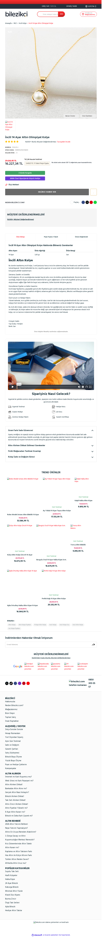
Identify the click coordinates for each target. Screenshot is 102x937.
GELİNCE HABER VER (47, 192)
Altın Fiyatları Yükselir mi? (16, 808)
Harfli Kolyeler (11, 875)
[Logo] (16, 14)
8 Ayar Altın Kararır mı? (15, 812)
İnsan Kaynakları (12, 721)
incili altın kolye (78, 625)
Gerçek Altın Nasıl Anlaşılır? (17, 792)
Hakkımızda (10, 701)
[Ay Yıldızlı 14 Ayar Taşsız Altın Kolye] (57, 491)
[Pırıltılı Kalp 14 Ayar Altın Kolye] (54, 581)
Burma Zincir (10, 898)
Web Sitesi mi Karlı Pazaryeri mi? (19, 780)
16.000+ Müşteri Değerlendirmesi (20, 219)
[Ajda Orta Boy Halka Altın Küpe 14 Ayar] (22, 585)
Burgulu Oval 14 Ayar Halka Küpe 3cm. (51, 559)
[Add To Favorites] (93, 192)
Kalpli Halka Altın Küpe (83, 500)
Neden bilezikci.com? (15, 202)
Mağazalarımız (11, 709)
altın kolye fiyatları (25, 625)
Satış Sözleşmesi (12, 752)
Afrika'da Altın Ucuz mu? (15, 863)
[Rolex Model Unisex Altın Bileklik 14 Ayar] (23, 493)
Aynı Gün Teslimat (13, 741)
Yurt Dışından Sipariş (14, 737)
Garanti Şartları (11, 749)
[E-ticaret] (50, 935)
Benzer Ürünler (70, 116)
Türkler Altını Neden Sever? (17, 859)
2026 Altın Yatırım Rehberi (16, 824)
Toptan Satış (10, 717)
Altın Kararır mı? (12, 847)
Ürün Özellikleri (87, 116)
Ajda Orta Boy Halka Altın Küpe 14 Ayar (22, 605)
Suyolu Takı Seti (12, 871)
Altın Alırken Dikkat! (14, 784)
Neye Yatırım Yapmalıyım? (16, 828)
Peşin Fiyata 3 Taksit (51, 237)
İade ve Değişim (12, 745)
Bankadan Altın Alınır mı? (16, 788)
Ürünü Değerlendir (81, 237)
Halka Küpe (10, 879)
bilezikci (11, 147)
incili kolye (52, 625)
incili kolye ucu (64, 625)
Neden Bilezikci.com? (14, 705)
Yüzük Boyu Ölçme (13, 760)
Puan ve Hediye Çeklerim (16, 764)
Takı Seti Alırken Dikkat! (15, 800)
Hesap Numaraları (12, 733)
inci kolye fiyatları (14, 628)
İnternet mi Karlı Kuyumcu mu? (18, 776)
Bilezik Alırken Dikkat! (14, 796)
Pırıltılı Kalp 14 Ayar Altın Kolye (54, 598)
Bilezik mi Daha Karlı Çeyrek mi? (19, 815)
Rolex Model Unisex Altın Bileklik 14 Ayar (23, 514)
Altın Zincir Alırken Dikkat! (16, 804)
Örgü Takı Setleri (12, 902)
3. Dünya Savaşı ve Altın (15, 836)
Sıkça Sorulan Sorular (14, 729)
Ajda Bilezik (10, 906)
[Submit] (93, 644)
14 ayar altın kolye (40, 625)
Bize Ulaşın (10, 713)
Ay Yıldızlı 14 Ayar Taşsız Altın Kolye (57, 510)
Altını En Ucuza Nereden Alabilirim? (20, 832)
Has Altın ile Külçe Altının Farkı (18, 855)
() (92, 6)
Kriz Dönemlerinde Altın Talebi (18, 843)
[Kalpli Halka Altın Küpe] (83, 486)
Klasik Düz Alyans (12, 895)
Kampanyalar (10, 768)
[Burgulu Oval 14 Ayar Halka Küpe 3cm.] (51, 539)
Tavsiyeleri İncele (63, 141)
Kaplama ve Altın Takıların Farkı (18, 851)
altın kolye (11, 625)
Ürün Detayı (20, 237)
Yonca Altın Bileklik (78, 544)
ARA (61, 14)
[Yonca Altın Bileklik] (78, 531)
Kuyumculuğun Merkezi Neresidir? (20, 839)
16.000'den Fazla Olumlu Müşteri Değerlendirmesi (51, 657)
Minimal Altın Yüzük (14, 891)
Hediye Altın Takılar (13, 910)
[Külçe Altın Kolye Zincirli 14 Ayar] (19, 537)
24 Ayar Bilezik (11, 883)
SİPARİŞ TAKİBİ (71, 6)
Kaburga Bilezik (11, 887)
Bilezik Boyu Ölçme (13, 756)
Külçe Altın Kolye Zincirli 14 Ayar (19, 554)
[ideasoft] (37, 935)
